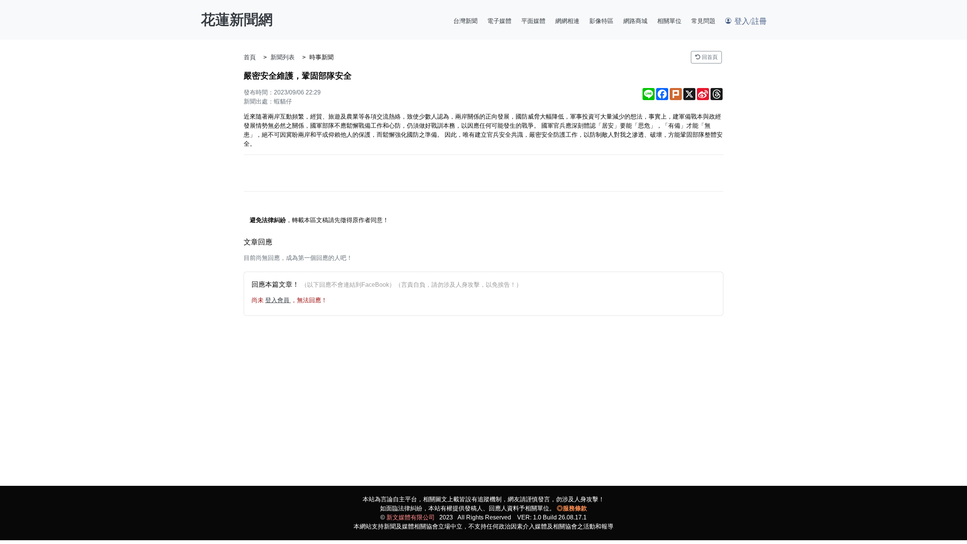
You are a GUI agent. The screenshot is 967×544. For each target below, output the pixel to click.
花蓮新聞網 (237, 20)
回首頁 (709, 57)
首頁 (250, 57)
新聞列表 (282, 57)
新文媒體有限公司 (410, 517)
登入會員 (278, 300)
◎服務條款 (572, 508)
